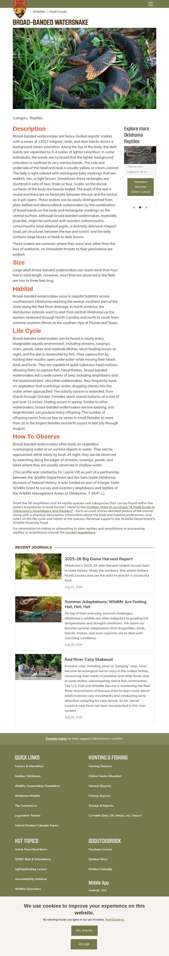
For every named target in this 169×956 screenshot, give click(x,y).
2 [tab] (140, 208)
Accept (84, 944)
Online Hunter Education (105, 776)
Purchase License (114, 849)
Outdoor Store (112, 859)
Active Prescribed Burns (31, 849)
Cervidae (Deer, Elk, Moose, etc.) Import (115, 815)
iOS (104, 890)
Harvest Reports (100, 786)
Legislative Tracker (27, 815)
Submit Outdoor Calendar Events (37, 825)
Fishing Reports (99, 796)
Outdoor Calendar (114, 869)
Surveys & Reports (101, 806)
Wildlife (39, 12)
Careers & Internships (29, 766)
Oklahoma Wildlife (27, 796)
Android (94, 890)
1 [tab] (134, 208)
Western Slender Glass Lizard (140, 187)
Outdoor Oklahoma (27, 776)
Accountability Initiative (31, 879)
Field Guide (58, 12)
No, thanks (84, 930)
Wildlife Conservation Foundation (37, 786)
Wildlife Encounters (28, 889)
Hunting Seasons (100, 766)
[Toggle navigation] (150, 4)
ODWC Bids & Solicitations (33, 859)
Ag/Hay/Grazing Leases (31, 869)
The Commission (26, 806)
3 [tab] (146, 208)
